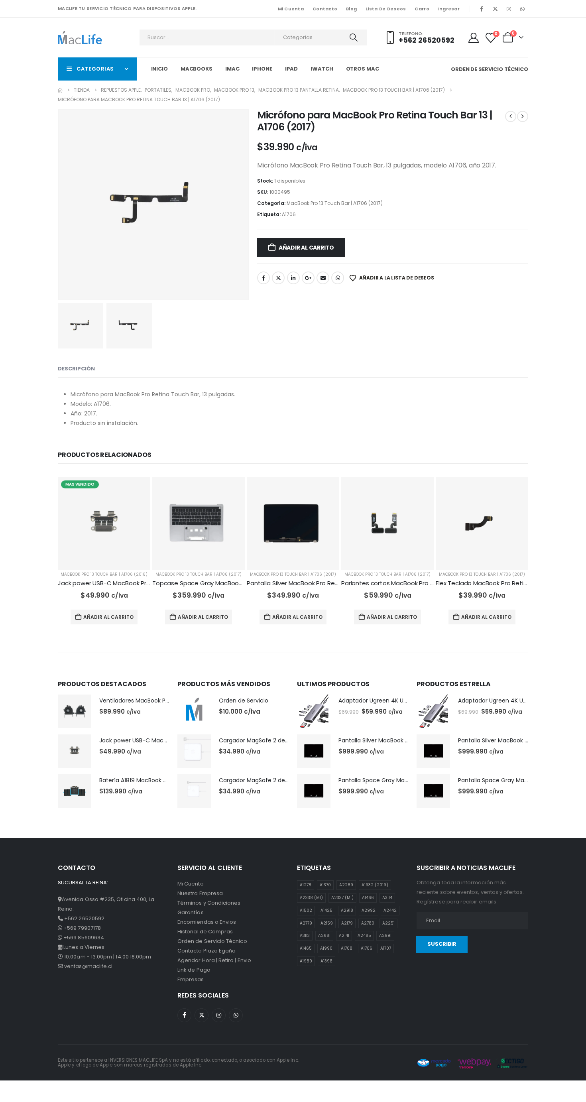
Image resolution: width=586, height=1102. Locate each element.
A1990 (326, 948)
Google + (308, 278)
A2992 (369, 910)
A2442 (390, 910)
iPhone (262, 69)
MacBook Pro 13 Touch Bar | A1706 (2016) (104, 574)
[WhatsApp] (522, 8)
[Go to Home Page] (60, 90)
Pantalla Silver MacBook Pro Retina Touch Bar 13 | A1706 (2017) (335, 583)
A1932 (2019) (375, 885)
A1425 (326, 910)
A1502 (306, 910)
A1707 (385, 948)
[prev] (510, 116)
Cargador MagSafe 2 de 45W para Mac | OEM (281, 780)
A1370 (325, 885)
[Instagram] (508, 8)
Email (323, 278)
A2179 (347, 923)
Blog (351, 9)
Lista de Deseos (386, 9)
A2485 (364, 936)
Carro (422, 9)
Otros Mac (362, 69)
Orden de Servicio (243, 700)
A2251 (388, 923)
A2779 (306, 923)
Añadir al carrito (306, 248)
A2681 (324, 936)
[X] (495, 8)
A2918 (347, 910)
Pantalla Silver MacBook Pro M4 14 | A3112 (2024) (404, 740)
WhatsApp (337, 278)
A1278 (305, 885)
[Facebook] (481, 8)
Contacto (325, 9)
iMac (232, 69)
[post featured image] (104, 523)
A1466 (368, 898)
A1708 (346, 948)
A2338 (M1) (311, 898)
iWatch (322, 69)
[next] (522, 116)
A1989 (306, 961)
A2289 (346, 885)
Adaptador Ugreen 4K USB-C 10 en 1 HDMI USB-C (404, 700)
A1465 (306, 948)
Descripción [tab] (76, 368)
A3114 (387, 898)
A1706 (289, 214)
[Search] (353, 37)
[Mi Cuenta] (473, 38)
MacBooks (196, 69)
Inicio (159, 69)
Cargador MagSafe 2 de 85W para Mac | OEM (281, 740)
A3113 (305, 936)
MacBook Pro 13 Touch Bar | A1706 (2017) (335, 203)
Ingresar (449, 9)
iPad (291, 69)
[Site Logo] (80, 37)
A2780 (367, 923)
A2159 (327, 923)
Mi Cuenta (291, 9)
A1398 (326, 961)
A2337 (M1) (342, 898)
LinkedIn (293, 278)
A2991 (385, 936)
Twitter (278, 278)
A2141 (344, 936)
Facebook (263, 278)
